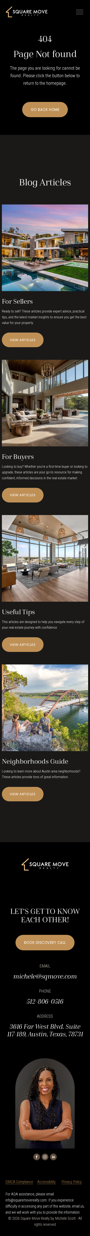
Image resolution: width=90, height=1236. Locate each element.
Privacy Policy (72, 1181)
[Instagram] (45, 1157)
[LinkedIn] (53, 1157)
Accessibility (46, 1181)
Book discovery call (45, 942)
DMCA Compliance (19, 1181)
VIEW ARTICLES (22, 340)
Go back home (45, 109)
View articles (22, 794)
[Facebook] (36, 1157)
